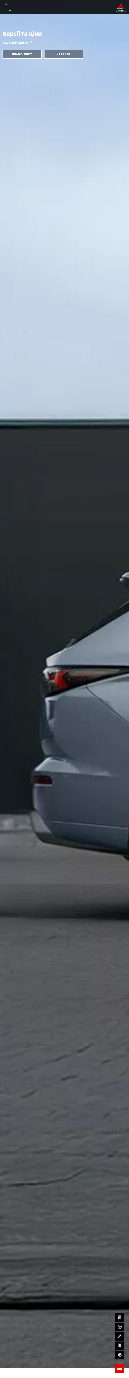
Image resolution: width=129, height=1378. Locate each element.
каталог (64, 54)
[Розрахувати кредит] (119, 1317)
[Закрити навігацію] (119, 1368)
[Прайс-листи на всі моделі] (119, 1346)
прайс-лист (22, 54)
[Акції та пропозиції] (119, 1355)
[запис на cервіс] (119, 1336)
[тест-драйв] (119, 1327)
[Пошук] (10, 10)
